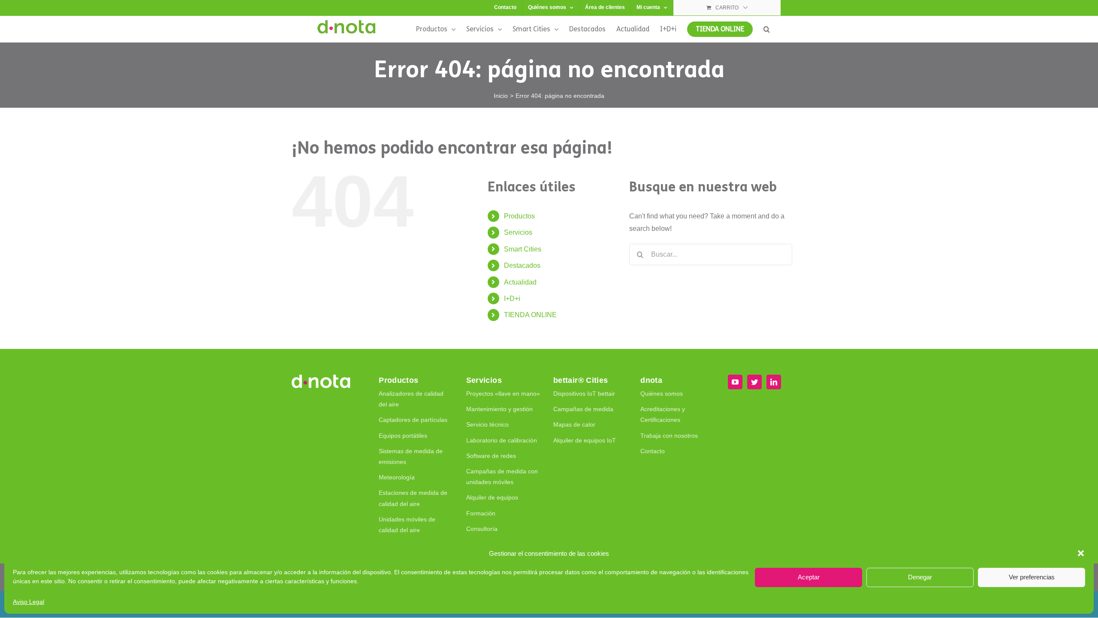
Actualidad (520, 282)
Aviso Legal (28, 601)
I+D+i (512, 298)
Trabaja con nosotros (669, 435)
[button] (1081, 553)
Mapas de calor (574, 424)
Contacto (652, 451)
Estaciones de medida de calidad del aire (413, 498)
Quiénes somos (661, 393)
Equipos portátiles (403, 435)
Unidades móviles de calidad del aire (407, 524)
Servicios (518, 232)
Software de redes (491, 455)
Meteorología (397, 477)
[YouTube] (735, 382)
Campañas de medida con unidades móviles (502, 476)
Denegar (920, 577)
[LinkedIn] (773, 382)
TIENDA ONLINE (530, 314)
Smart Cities (522, 249)
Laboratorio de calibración (501, 440)
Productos (519, 216)
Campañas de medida (583, 409)
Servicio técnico (487, 424)
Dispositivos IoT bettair (584, 393)
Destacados (522, 265)
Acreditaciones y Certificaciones (662, 414)
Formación (480, 513)
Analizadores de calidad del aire (411, 399)
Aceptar (809, 577)
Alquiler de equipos (492, 497)
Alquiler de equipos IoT (584, 440)
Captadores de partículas (413, 419)
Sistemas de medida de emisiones (411, 456)
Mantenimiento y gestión (499, 409)
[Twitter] (754, 382)
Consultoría (482, 528)
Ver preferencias (1032, 577)
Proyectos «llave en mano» (503, 393)
